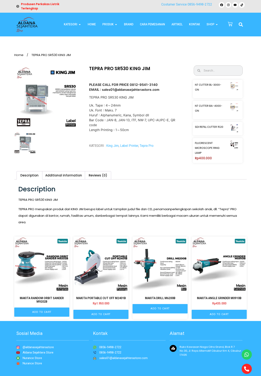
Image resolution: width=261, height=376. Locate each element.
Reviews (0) (98, 175)
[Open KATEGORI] (79, 24)
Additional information (63, 175)
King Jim (112, 146)
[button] (241, 24)
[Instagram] (228, 5)
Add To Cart (41, 311)
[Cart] (230, 24)
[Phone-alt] (247, 369)
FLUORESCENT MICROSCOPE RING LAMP (207, 148)
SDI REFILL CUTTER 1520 (209, 127)
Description (29, 175)
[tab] (29, 175)
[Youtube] (235, 5)
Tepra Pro (147, 146)
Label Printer (129, 146)
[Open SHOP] (216, 24)
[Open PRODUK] (116, 24)
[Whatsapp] (247, 354)
